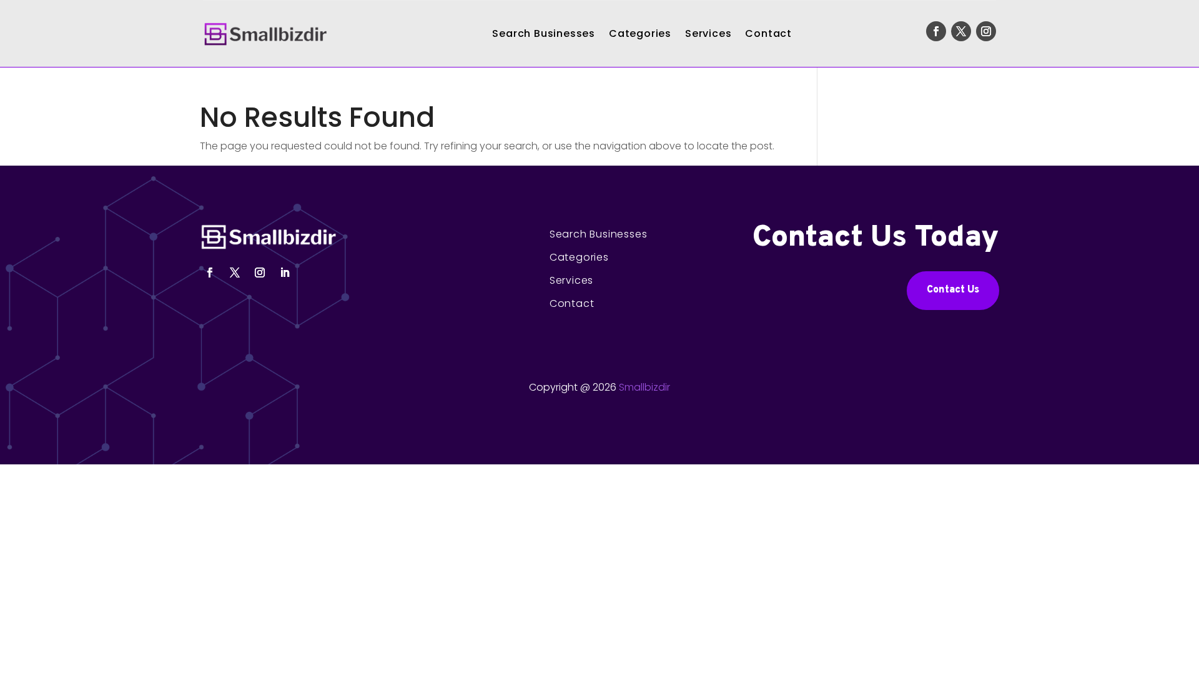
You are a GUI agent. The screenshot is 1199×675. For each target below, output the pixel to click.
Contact (768, 33)
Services (708, 33)
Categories (640, 33)
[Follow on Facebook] (936, 31)
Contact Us (953, 290)
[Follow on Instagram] (986, 31)
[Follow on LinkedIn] (285, 272)
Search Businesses (543, 33)
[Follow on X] (961, 31)
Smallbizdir (644, 387)
